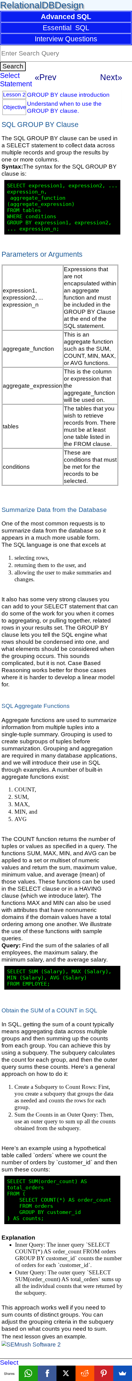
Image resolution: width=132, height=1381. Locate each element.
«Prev (45, 77)
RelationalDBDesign (42, 5)
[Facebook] (47, 1373)
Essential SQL (66, 28)
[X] (65, 1373)
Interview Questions (66, 39)
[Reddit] (85, 1373)
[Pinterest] (103, 1373)
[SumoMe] (122, 1373)
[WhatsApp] (28, 1373)
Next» (111, 77)
